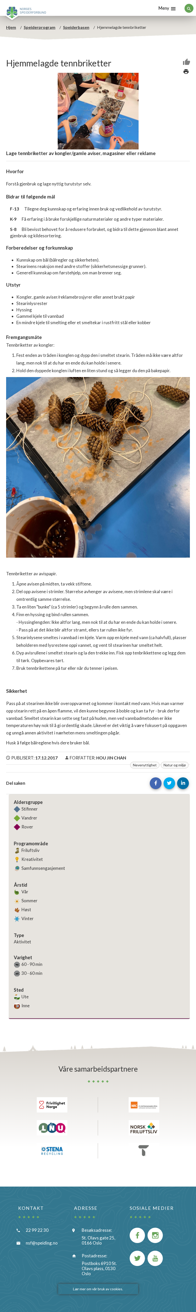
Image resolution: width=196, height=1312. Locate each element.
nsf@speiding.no (42, 1243)
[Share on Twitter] (169, 783)
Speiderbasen (76, 27)
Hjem (11, 27)
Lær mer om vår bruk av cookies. (98, 1289)
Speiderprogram (39, 27)
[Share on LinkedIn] (183, 783)
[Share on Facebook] (156, 783)
